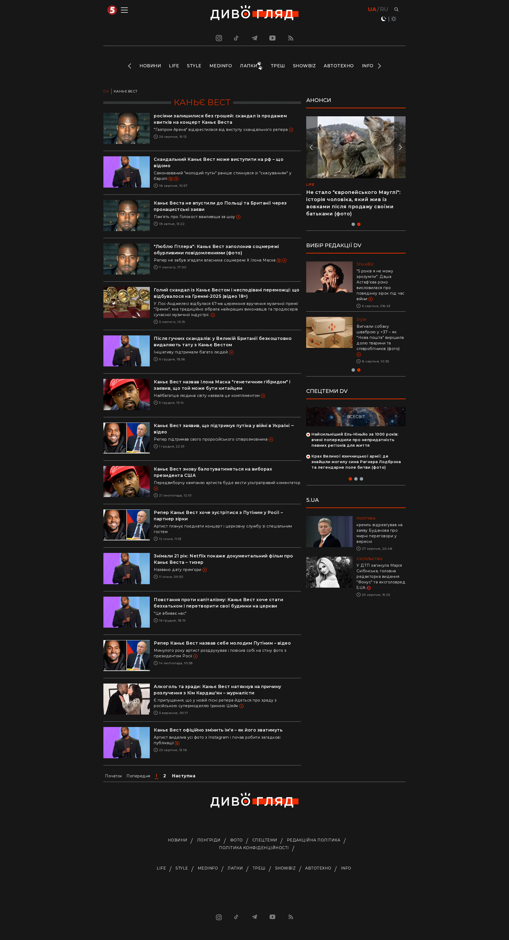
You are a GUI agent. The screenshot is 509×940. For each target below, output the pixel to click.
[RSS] (291, 37)
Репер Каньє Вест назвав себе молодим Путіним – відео (222, 643)
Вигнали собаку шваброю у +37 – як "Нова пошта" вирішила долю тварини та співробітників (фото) (380, 337)
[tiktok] (236, 37)
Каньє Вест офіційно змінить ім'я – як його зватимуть (218, 730)
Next (379, 66)
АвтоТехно (339, 65)
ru (384, 9)
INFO (368, 65)
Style (194, 65)
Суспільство (370, 559)
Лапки (248, 65)
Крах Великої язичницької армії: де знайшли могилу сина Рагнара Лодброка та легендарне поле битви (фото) (356, 462)
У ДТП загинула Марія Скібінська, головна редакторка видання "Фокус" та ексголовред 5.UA (381, 576)
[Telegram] (254, 37)
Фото (236, 840)
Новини (150, 65)
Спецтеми (264, 840)
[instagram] (218, 37)
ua (372, 9)
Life (174, 65)
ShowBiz (304, 65)
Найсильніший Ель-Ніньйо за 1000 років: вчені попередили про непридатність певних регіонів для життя (354, 440)
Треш (278, 65)
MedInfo (220, 65)
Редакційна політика (313, 840)
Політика (366, 518)
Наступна (183, 775)
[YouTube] (273, 37)
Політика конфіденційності (254, 847)
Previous (130, 66)
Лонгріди (209, 840)
